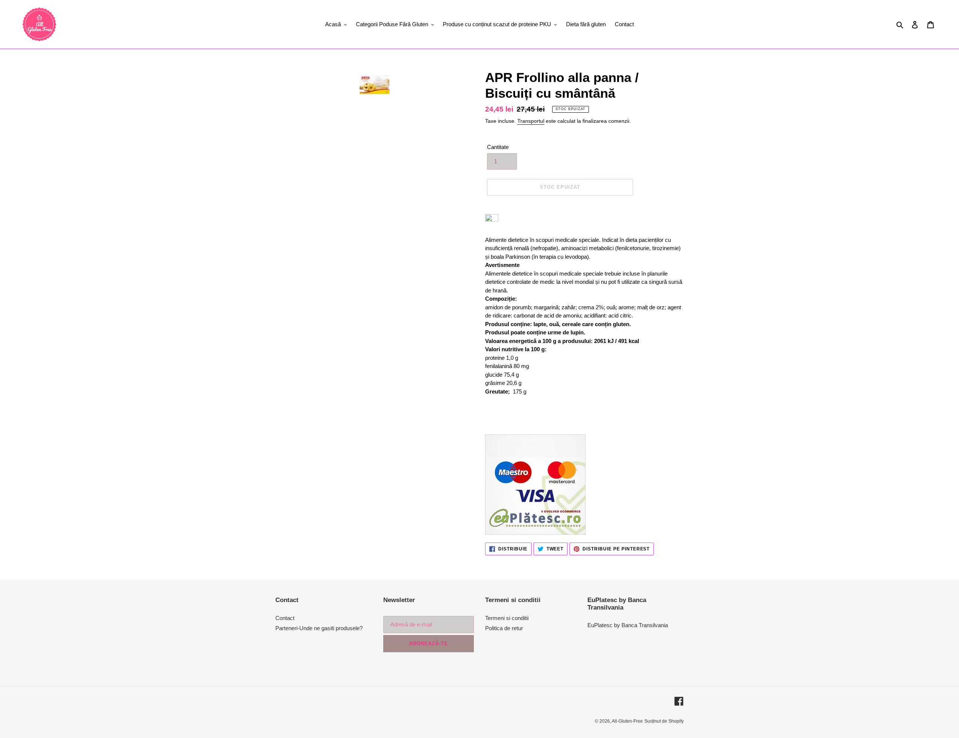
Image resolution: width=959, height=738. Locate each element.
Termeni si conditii (507, 618)
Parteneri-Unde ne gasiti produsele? (319, 628)
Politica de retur (504, 628)
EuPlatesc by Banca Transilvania (627, 625)
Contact (284, 618)
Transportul (530, 121)
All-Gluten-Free (627, 721)
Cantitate (498, 147)
